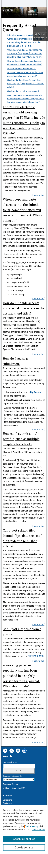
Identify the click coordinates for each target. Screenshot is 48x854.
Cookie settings (32, 826)
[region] (24, 829)
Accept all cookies (24, 838)
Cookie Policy (38, 829)
